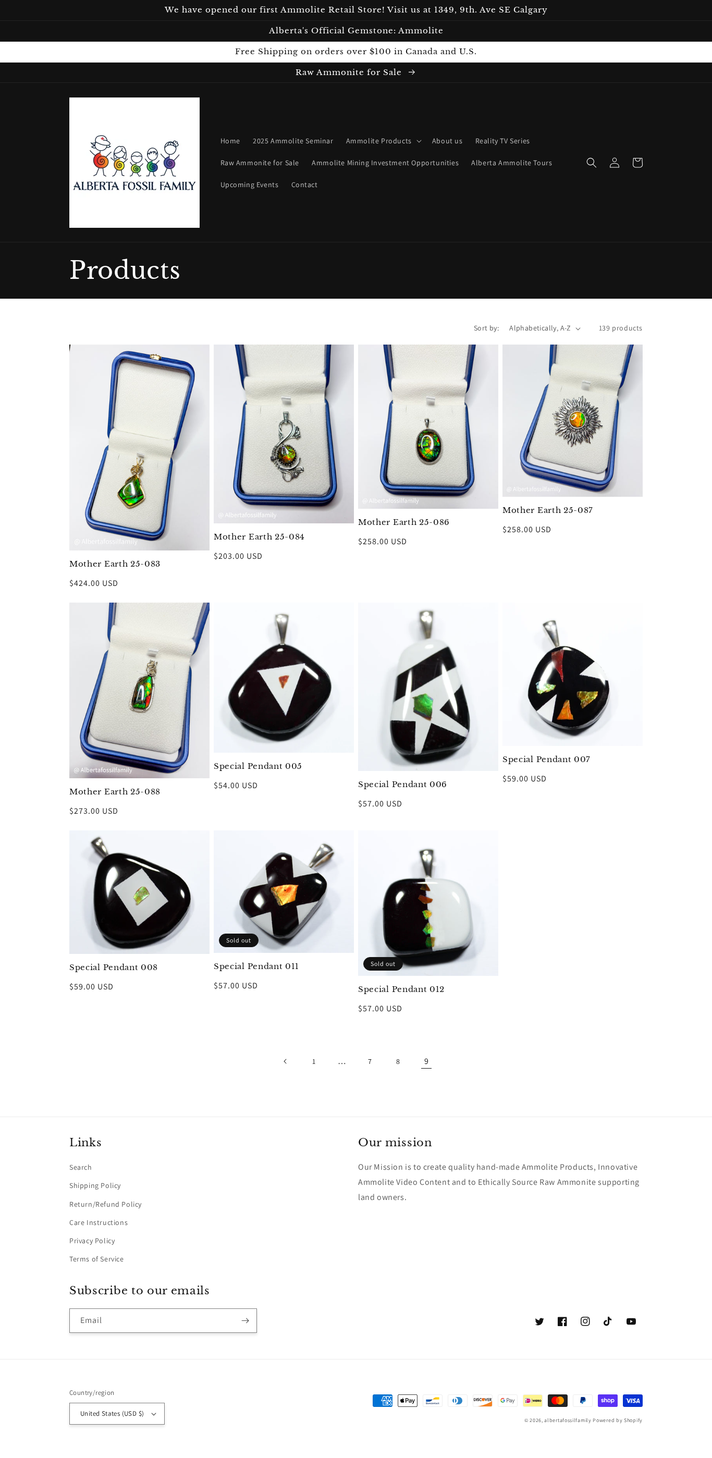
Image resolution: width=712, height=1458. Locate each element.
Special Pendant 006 (402, 784)
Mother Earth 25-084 (259, 537)
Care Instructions (98, 1222)
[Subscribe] (245, 1320)
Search (80, 1167)
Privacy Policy (92, 1240)
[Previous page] (285, 1061)
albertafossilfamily (567, 1420)
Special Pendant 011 (256, 966)
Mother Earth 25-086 (404, 522)
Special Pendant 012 (401, 989)
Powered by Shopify (618, 1420)
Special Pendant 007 (546, 759)
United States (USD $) (112, 1413)
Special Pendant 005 (258, 766)
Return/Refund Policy (105, 1204)
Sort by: (486, 328)
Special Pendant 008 (113, 967)
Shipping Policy (95, 1185)
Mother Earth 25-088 (115, 792)
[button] (383, 141)
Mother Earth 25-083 (115, 564)
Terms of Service (96, 1259)
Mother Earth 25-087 (547, 510)
